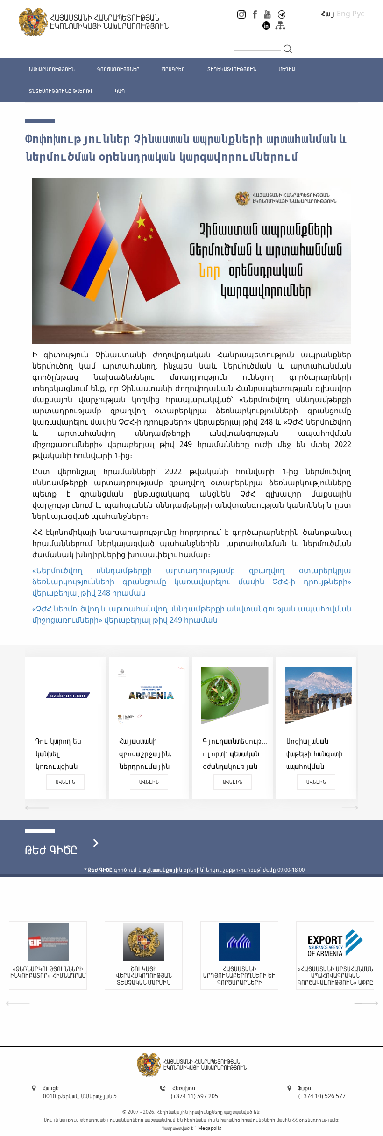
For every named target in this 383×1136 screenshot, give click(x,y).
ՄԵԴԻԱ (287, 68)
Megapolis (209, 1128)
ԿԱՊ (120, 90)
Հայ (328, 13)
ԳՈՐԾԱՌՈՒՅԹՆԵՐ (118, 68)
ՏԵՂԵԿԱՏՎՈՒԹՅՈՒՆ (231, 68)
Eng (343, 13)
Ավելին (65, 781)
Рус (358, 13)
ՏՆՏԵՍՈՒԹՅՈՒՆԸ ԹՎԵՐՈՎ (60, 90)
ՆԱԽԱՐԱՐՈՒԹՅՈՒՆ (52, 68)
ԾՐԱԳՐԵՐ (173, 68)
